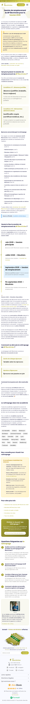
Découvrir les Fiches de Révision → (15, 533)
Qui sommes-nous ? (8, 681)
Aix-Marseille (6, 430)
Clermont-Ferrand (15, 433)
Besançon (22, 430)
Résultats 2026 (5, 65)
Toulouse (5, 445)
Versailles (13, 445)
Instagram (20, 667)
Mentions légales (7, 678)
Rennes (15, 442)
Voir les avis (15, 695)
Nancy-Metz (14, 439)
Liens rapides (6, 675)
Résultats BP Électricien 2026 (12, 507)
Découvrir (21, 4)
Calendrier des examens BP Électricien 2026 (16, 504)
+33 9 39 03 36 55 (15, 662)
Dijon (3, 436)
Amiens (14, 430)
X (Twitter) (21, 670)
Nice (3, 442)
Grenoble (10, 436)
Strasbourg (23, 442)
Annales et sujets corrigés (11, 510)
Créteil (25, 433)
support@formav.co (15, 664)
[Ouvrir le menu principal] (27, 4)
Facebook (11, 667)
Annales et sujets (14, 65)
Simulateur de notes (9, 513)
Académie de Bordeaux (19, 216)
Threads (11, 670)
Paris (8, 442)
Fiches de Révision (11, 476)
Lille (17, 436)
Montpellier (5, 439)
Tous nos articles (9, 515)
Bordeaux (5, 433)
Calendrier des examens (16, 63)
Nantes (23, 439)
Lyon (22, 436)
